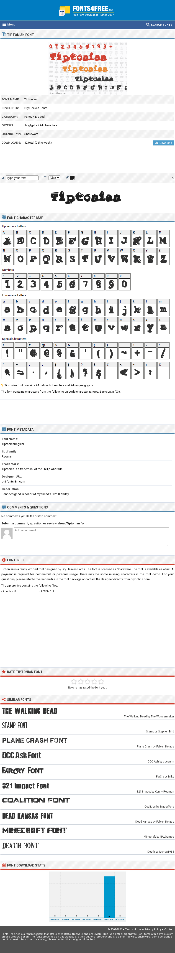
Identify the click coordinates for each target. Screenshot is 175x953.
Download (166, 143)
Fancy (28, 116)
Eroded (40, 116)
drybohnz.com (140, 579)
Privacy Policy (152, 929)
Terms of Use (133, 929)
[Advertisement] (87, 160)
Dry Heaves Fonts (35, 108)
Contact (168, 929)
